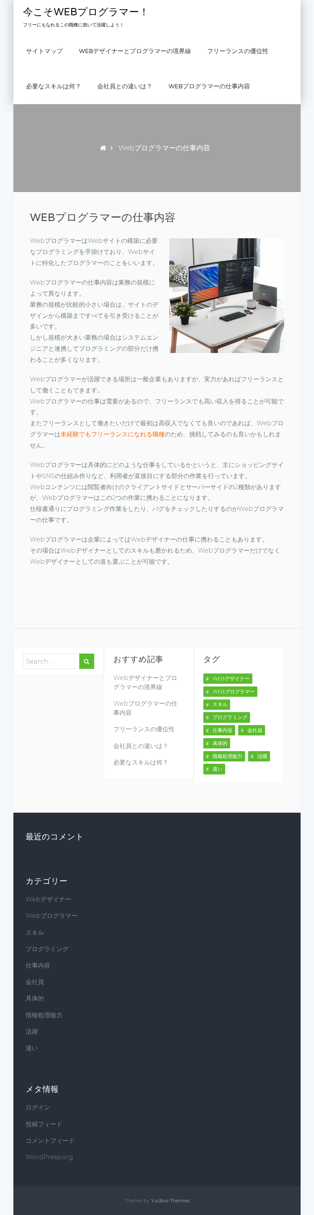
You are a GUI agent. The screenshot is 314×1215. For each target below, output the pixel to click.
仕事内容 (222, 730)
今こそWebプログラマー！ (86, 12)
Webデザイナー (231, 678)
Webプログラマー (234, 691)
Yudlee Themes (170, 1200)
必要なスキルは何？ (53, 86)
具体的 (220, 743)
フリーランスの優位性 (237, 51)
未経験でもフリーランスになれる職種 (113, 434)
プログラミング (230, 717)
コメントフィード (50, 1140)
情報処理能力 (227, 756)
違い (217, 769)
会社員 (254, 730)
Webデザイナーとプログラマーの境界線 (135, 51)
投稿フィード (44, 1124)
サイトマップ (44, 51)
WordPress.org (49, 1157)
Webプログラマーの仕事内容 (209, 86)
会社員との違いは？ (124, 86)
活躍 (262, 756)
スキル (220, 704)
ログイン (38, 1107)
